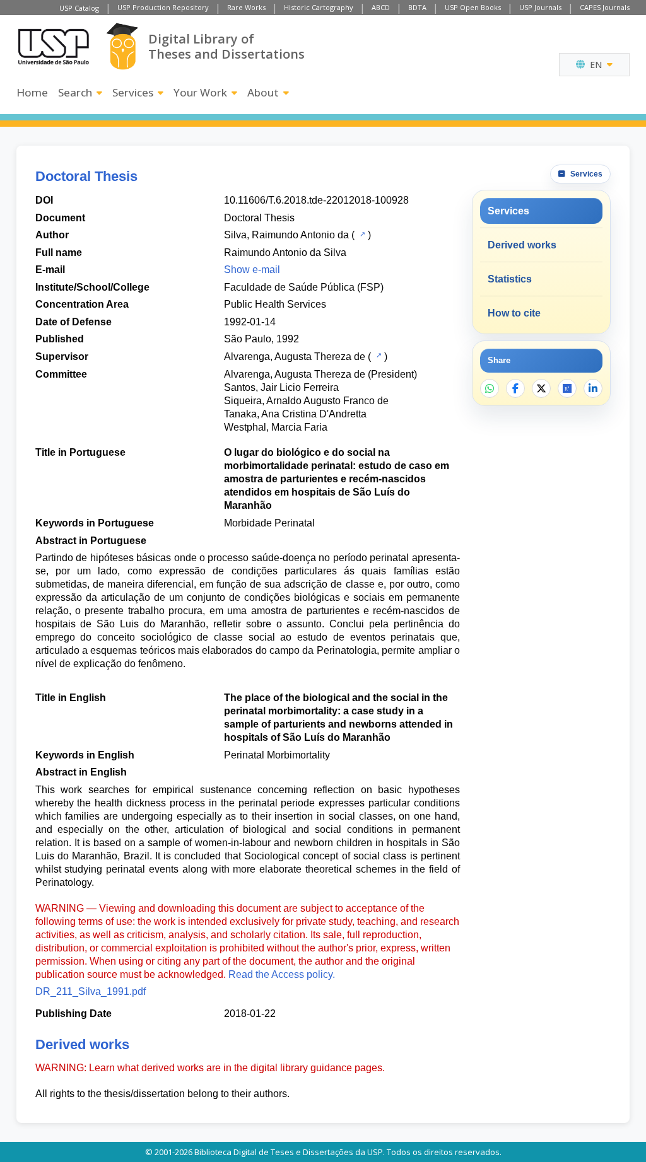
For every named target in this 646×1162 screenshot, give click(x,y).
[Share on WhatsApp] (489, 388)
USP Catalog (79, 7)
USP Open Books (473, 7)
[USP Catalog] (361, 233)
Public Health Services (275, 304)
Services (132, 92)
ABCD (381, 7)
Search (75, 92)
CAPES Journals (605, 7)
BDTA (417, 7)
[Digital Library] (122, 46)
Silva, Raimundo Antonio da (286, 234)
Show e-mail (252, 269)
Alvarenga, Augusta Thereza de (294, 356)
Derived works (522, 245)
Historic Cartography (318, 7)
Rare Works (246, 7)
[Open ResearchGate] (567, 388)
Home (32, 92)
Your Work (200, 92)
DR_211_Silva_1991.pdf (90, 991)
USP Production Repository (163, 7)
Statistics (510, 279)
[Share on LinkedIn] (593, 388)
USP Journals (540, 7)
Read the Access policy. (281, 974)
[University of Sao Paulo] (53, 46)
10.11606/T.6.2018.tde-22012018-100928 (316, 200)
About (263, 92)
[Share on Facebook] (515, 388)
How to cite (514, 313)
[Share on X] (541, 388)
